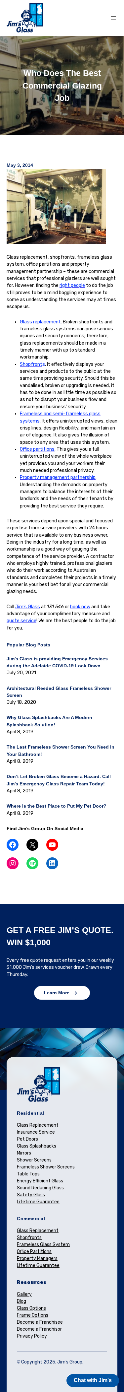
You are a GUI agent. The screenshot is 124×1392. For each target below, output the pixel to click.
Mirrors (24, 1153)
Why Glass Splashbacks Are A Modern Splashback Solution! (49, 721)
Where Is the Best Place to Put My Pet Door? (56, 806)
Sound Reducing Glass (40, 1188)
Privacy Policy (32, 1336)
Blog (21, 1301)
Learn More (56, 992)
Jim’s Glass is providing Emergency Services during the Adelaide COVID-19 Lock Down (57, 662)
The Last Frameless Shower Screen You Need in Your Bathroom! (60, 750)
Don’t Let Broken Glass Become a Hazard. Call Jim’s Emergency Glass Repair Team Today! (59, 780)
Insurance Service (36, 1132)
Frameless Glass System (43, 1244)
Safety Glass (31, 1195)
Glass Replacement (38, 1125)
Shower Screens (34, 1160)
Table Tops (28, 1174)
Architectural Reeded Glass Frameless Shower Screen (59, 692)
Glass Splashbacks (36, 1146)
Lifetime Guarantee (38, 1202)
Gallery (24, 1294)
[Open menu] (113, 18)
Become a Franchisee (40, 1322)
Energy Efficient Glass (40, 1181)
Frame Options (32, 1315)
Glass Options (31, 1308)
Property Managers (37, 1258)
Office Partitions (34, 1251)
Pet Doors (27, 1139)
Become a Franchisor (39, 1329)
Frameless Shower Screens (46, 1167)
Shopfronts (29, 1237)
